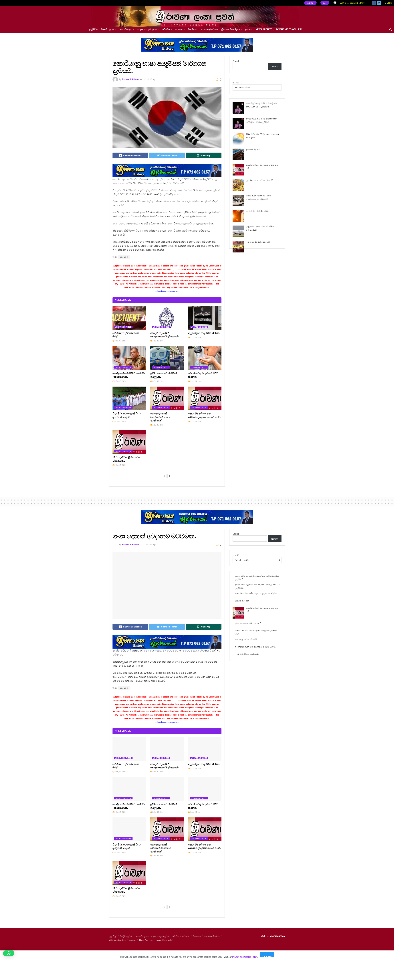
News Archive (264, 29)
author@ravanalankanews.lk (167, 291)
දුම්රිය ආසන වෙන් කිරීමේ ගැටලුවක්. (163, 374)
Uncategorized (123, 327)
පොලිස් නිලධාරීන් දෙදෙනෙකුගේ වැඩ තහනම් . (165, 334)
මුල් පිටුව (93, 29)
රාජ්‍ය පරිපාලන (125, 29)
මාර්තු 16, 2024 (157, 340)
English (310, 3)
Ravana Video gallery (288, 29)
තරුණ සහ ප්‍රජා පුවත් (147, 29)
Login (389, 2)
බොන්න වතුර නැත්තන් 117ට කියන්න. (203, 374)
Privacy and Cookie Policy (244, 956)
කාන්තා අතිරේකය (209, 29)
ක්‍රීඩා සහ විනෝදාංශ (230, 29)
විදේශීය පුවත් (107, 29)
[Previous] (164, 476)
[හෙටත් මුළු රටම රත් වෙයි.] (238, 216)
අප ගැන (248, 29)
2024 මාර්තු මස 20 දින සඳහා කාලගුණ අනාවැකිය (256, 593)
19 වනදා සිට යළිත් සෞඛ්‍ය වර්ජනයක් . (126, 458)
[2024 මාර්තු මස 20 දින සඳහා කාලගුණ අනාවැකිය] (238, 139)
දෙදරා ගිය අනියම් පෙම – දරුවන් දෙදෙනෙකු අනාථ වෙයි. (204, 415)
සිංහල (325, 3)
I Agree (267, 956)
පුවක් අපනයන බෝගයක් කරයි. (259, 180)
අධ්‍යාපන (179, 29)
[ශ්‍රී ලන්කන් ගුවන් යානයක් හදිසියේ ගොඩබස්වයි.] (238, 231)
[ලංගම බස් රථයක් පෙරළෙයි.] (238, 246)
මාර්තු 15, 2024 (195, 381)
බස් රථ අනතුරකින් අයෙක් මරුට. (126, 334)
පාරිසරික (166, 29)
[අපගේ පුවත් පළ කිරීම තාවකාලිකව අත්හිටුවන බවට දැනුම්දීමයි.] (238, 108)
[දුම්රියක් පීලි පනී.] (238, 154)
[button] (8, 953)
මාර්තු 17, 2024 (120, 340)
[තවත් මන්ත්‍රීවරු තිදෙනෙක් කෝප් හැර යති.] (238, 169)
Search (236, 61)
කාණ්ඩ (236, 82)
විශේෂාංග (192, 29)
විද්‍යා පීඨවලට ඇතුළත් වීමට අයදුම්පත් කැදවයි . (127, 415)
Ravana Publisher (130, 79)
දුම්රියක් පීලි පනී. (253, 149)
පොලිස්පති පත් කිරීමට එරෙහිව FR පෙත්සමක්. (129, 374)
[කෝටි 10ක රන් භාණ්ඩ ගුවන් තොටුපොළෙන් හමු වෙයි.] (238, 200)
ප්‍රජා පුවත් (124, 256)
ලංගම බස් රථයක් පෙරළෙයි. (258, 241)
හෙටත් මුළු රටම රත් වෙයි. (257, 211)
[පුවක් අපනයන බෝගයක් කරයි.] (238, 185)
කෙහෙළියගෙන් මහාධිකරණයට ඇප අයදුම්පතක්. (160, 417)
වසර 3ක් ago (150, 79)
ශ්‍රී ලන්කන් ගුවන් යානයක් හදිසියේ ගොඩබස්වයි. (255, 646)
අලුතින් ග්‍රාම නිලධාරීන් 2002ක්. (204, 333)
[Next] (169, 476)
